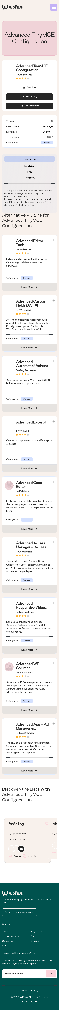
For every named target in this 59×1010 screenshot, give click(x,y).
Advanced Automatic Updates (32, 364)
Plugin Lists (36, 931)
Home (5, 931)
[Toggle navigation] (53, 7)
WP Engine (25, 309)
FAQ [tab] (29, 171)
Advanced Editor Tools (29, 243)
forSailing (16, 824)
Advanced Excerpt (31, 422)
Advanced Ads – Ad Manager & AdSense (32, 728)
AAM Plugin (25, 551)
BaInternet (24, 491)
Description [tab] (30, 159)
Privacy (34, 990)
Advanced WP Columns (28, 666)
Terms (24, 990)
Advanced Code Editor (29, 485)
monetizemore (26, 733)
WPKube (24, 430)
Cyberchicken (19, 833)
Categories (7, 941)
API (4, 945)
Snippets (35, 941)
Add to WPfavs (31, 106)
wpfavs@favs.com (25, 912)
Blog (33, 936)
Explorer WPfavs (10, 936)
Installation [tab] (29, 166)
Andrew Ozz (25, 74)
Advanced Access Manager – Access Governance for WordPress (31, 549)
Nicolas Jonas (26, 612)
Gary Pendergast (28, 370)
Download (31, 87)
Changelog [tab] (29, 177)
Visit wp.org (31, 97)
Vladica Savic (26, 672)
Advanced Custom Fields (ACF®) (31, 303)
